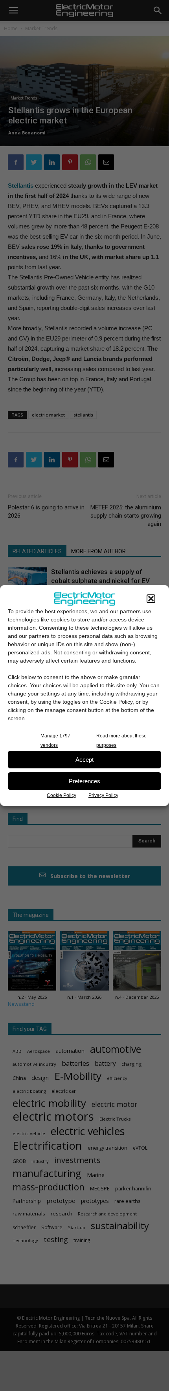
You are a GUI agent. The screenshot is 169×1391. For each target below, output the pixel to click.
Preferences (84, 781)
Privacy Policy (103, 795)
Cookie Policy (61, 795)
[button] (151, 599)
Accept (84, 759)
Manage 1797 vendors (55, 740)
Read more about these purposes (121, 740)
